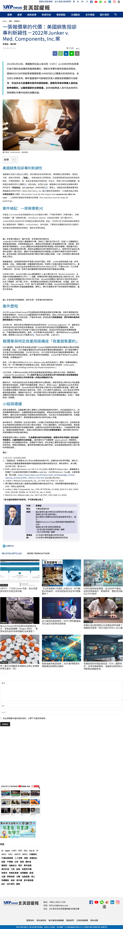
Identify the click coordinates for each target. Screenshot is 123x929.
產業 (19, 14)
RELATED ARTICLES (12, 553)
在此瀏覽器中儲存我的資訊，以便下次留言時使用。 (25, 718)
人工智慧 (18, 858)
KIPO (3, 854)
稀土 (33, 876)
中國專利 (33, 854)
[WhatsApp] (60, 53)
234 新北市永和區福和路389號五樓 (64, 908)
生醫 (18, 876)
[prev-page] (1, 673)
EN (82, 1)
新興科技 (46, 14)
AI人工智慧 (46, 618)
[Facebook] (55, 53)
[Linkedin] (66, 53)
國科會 (28, 861)
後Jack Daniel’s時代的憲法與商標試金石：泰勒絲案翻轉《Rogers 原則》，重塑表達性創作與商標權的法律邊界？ (19, 629)
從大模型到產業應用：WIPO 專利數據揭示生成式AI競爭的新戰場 (61, 622)
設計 (3, 884)
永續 (3, 876)
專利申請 (5, 869)
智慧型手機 (26, 869)
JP (87, 1)
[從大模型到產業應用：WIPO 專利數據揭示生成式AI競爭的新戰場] (61, 608)
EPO (20, 850)
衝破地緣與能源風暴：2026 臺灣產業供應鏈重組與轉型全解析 (61, 664)
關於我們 (104, 14)
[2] (46, 187)
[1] (25, 184)
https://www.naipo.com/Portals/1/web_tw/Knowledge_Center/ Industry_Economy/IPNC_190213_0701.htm (40, 476)
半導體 (10, 861)
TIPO (10, 854)
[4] (41, 208)
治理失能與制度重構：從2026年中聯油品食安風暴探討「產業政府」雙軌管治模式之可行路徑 (103, 591)
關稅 (18, 884)
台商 (16, 861)
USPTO (17, 854)
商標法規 (4, 585)
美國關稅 (5, 880)
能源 (13, 880)
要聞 (9, 14)
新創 (18, 869)
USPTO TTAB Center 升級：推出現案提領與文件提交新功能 (18, 589)
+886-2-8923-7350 (57, 902)
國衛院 (4, 865)
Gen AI (32, 850)
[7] (56, 362)
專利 (20, 865)
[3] (45, 190)
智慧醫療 (24, 873)
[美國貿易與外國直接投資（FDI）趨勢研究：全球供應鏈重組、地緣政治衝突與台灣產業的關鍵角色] (103, 648)
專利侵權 (27, 865)
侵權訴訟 (4, 623)
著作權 (19, 880)
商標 (22, 861)
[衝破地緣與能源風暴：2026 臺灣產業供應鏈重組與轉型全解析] (61, 648)
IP (37, 850)
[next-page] (5, 673)
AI (2, 850)
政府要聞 (87, 585)
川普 (13, 869)
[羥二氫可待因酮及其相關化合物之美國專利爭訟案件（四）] (19, 649)
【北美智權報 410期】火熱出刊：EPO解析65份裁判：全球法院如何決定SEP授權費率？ (61, 591)
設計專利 (11, 884)
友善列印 (10, 546)
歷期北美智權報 (45, 1)
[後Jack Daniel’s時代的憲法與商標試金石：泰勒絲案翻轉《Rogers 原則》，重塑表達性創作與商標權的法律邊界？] (19, 610)
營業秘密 (11, 876)
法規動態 (75, 14)
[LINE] (71, 53)
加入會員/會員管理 (63, 1)
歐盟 (31, 873)
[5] (48, 217)
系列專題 (90, 14)
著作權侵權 (28, 880)
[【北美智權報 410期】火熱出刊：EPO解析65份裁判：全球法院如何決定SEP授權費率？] (61, 572)
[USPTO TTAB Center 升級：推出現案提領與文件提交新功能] (19, 572)
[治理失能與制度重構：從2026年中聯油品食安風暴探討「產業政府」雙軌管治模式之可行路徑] (103, 572)
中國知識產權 (7, 858)
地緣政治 (13, 865)
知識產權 (26, 876)
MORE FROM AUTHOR (38, 553)
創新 (3, 861)
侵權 (26, 858)
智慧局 (4, 873)
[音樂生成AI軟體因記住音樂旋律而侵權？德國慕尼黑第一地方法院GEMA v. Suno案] (103, 610)
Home (5, 21)
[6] (32, 334)
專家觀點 (60, 14)
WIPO (25, 854)
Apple (7, 850)
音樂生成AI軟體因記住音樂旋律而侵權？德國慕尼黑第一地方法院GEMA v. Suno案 (103, 626)
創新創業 (31, 14)
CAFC (14, 850)
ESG (25, 850)
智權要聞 (46, 585)
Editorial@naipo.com (58, 905)
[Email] (77, 53)
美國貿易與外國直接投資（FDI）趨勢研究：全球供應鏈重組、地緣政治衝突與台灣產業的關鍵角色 (103, 666)
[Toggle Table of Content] (12, 160)
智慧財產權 (13, 873)
